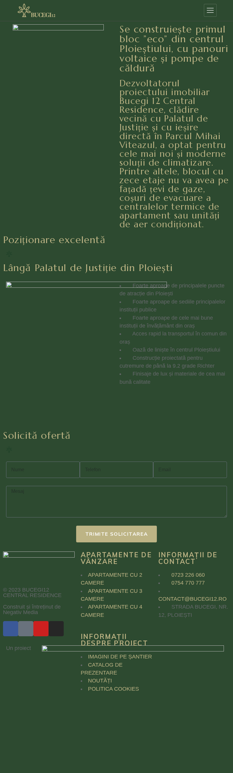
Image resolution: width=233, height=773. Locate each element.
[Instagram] (56, 628)
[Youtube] (41, 628)
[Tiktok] (25, 628)
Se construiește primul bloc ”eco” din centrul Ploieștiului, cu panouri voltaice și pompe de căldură (174, 48)
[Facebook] (10, 628)
